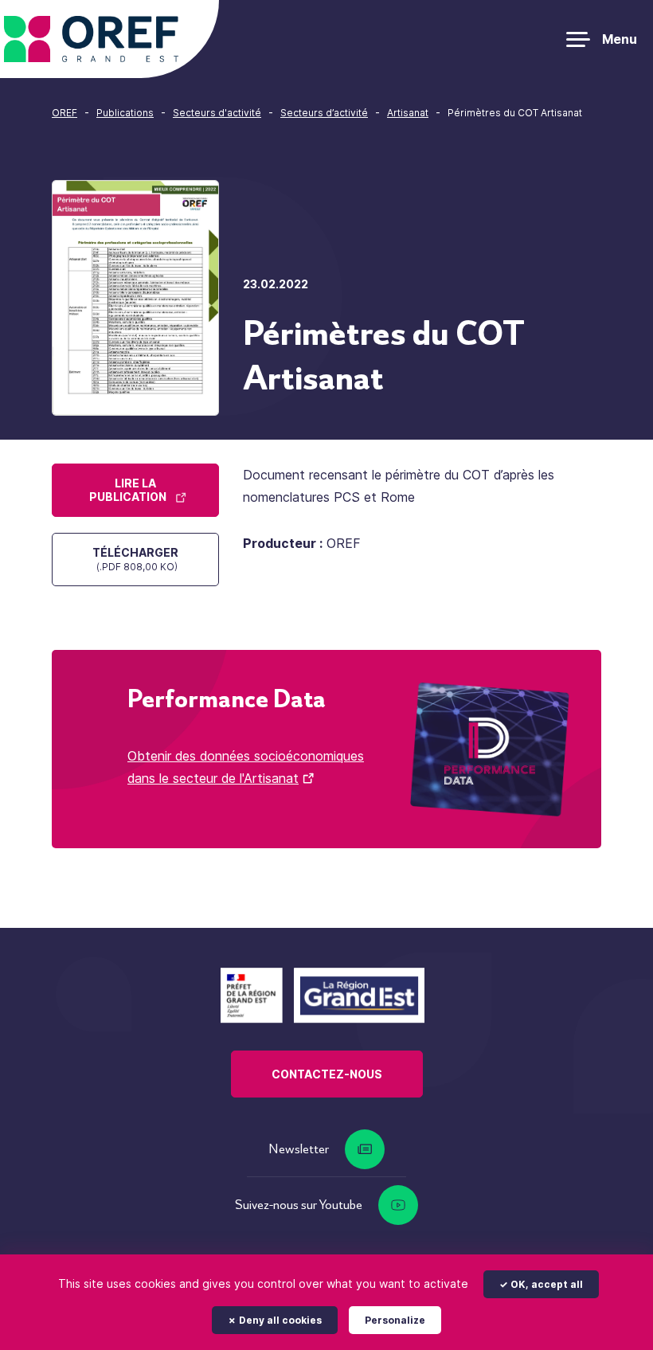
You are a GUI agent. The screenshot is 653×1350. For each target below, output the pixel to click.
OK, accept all (545, 1284)
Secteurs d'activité (217, 113)
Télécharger (135, 559)
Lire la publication (127, 489)
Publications (125, 113)
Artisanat (407, 113)
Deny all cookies (279, 1320)
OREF (64, 113)
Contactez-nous (327, 1074)
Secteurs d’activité (324, 113)
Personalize (395, 1320)
